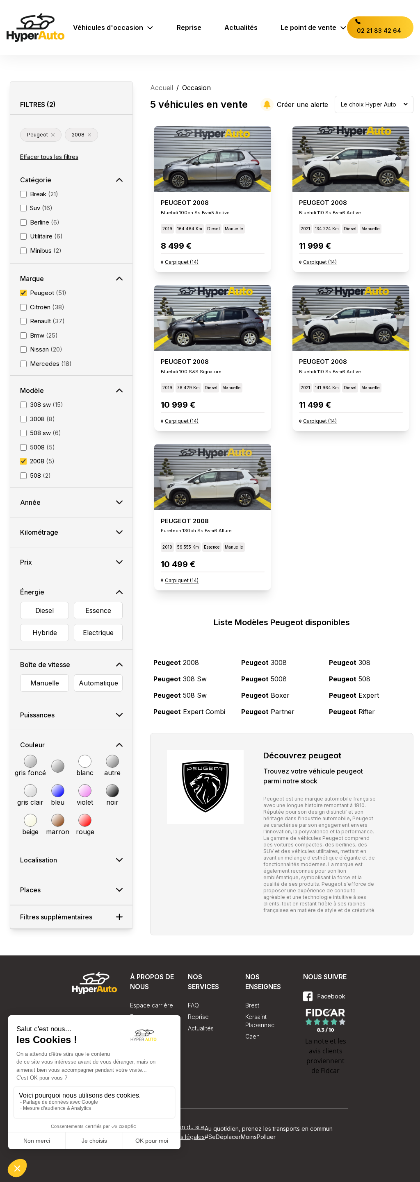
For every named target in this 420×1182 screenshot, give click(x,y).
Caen (252, 1036)
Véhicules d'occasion (108, 27)
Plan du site (189, 1126)
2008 (176, 662)
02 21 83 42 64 (378, 30)
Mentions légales (182, 1136)
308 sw (180, 679)
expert (354, 695)
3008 (264, 662)
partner (267, 712)
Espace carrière (151, 1005)
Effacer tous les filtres (49, 156)
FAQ (193, 1005)
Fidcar (330, 1070)
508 (349, 679)
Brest (252, 1005)
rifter (352, 712)
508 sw (180, 695)
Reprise (189, 27)
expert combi (189, 712)
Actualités (241, 27)
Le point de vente (308, 27)
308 (349, 662)
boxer (265, 695)
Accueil (161, 88)
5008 (264, 679)
